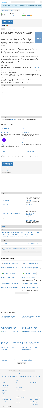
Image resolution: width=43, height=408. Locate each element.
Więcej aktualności (21, 363)
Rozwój (25, 232)
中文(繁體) (32, 376)
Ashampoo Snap (26, 132)
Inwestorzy (18, 402)
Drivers (3, 383)
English (5, 375)
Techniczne (8, 29)
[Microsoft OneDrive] (7, 209)
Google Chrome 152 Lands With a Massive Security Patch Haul (30, 328)
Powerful (24, 243)
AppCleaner (4, 393)
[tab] (3, 29)
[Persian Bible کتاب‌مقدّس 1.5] (29, 273)
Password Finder (5, 387)
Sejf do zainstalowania (19, 22)
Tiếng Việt (22, 376)
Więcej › (3, 226)
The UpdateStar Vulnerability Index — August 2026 (10, 359)
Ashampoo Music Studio (28, 155)
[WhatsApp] (6, 25)
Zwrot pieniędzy (19, 389)
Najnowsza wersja (7, 22)
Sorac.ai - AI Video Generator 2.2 (30, 267)
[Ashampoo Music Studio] (28, 151)
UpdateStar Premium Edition (32, 196)
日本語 (25, 375)
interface (13, 243)
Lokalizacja (32, 401)
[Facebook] (3, 25)
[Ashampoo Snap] (27, 128)
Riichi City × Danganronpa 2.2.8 (8, 277)
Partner (3, 397)
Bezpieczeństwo (25, 234)
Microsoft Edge (29, 204)
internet (17, 243)
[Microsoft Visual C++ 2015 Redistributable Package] (14, 219)
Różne (26, 236)
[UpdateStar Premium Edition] (9, 196)
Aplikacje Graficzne (6, 234)
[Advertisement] (21, 107)
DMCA (17, 380)
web (38, 243)
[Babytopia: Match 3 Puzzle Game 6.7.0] (10, 283)
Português (4, 376)
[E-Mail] (7, 25)
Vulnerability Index (33, 383)
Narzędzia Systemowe (7, 236)
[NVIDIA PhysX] (5, 128)
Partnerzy (4, 401)
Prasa (17, 399)
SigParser (4, 392)
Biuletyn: (10, 370)
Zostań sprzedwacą (34, 399)
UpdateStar (20, 70)
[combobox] (22, 2)
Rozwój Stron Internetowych (18, 236)
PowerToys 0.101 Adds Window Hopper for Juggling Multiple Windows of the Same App (31, 344)
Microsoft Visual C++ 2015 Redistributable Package (31, 219)
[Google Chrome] (7, 200)
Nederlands (33, 375)
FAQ (16, 382)
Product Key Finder (6, 385)
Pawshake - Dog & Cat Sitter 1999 (30, 287)
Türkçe (17, 376)
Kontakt (17, 384)
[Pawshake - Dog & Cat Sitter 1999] (30, 283)
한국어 (29, 375)
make (21, 243)
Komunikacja (17, 232)
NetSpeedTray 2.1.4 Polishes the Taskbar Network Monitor (11, 343)
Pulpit (22, 232)
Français (17, 375)
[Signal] (4, 151)
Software (33, 243)
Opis (3, 29)
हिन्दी (39, 376)
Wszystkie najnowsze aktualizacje (21, 293)
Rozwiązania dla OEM (6, 399)
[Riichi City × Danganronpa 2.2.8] (9, 273)
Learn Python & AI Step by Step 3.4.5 (10, 267)
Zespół (17, 401)
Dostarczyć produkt (34, 404)
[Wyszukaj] (34, 2)
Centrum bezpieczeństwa (21, 390)
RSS (30, 385)
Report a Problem (11, 25)
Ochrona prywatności (20, 385)
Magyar (36, 376)
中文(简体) (27, 376)
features (9, 243)
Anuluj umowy (19, 387)
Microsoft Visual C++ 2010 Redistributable (31, 214)
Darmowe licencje (33, 402)
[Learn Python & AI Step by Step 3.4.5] (10, 263)
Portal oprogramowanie (35, 397)
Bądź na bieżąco (5, 170)
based (3, 243)
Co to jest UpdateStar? (20, 397)
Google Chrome (29, 200)
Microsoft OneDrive (30, 209)
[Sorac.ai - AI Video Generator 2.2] (30, 263)
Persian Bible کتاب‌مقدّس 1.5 (28, 277)
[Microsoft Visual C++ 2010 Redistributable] (12, 213)
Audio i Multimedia (6, 232)
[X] (4, 25)
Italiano (21, 375)
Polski (38, 375)
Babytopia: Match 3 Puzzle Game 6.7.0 (10, 287)
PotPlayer (24, 142)
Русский (9, 376)
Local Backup (4, 388)
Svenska (13, 376)
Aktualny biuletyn (5, 253)
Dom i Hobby (14, 234)
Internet (19, 234)
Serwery (31, 234)
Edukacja (30, 232)
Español (13, 375)
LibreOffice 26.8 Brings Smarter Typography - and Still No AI (8, 328)
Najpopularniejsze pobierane (8, 193)
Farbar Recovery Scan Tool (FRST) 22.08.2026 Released (30, 359)
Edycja (14, 29)
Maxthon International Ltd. (10, 15)
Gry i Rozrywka (35, 232)
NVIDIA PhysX (4, 132)
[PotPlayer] (25, 139)
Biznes (12, 232)
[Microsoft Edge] (7, 204)
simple (28, 243)
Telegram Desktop (5, 145)
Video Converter (5, 390)
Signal (2, 155)
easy (6, 243)
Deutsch (9, 375)
